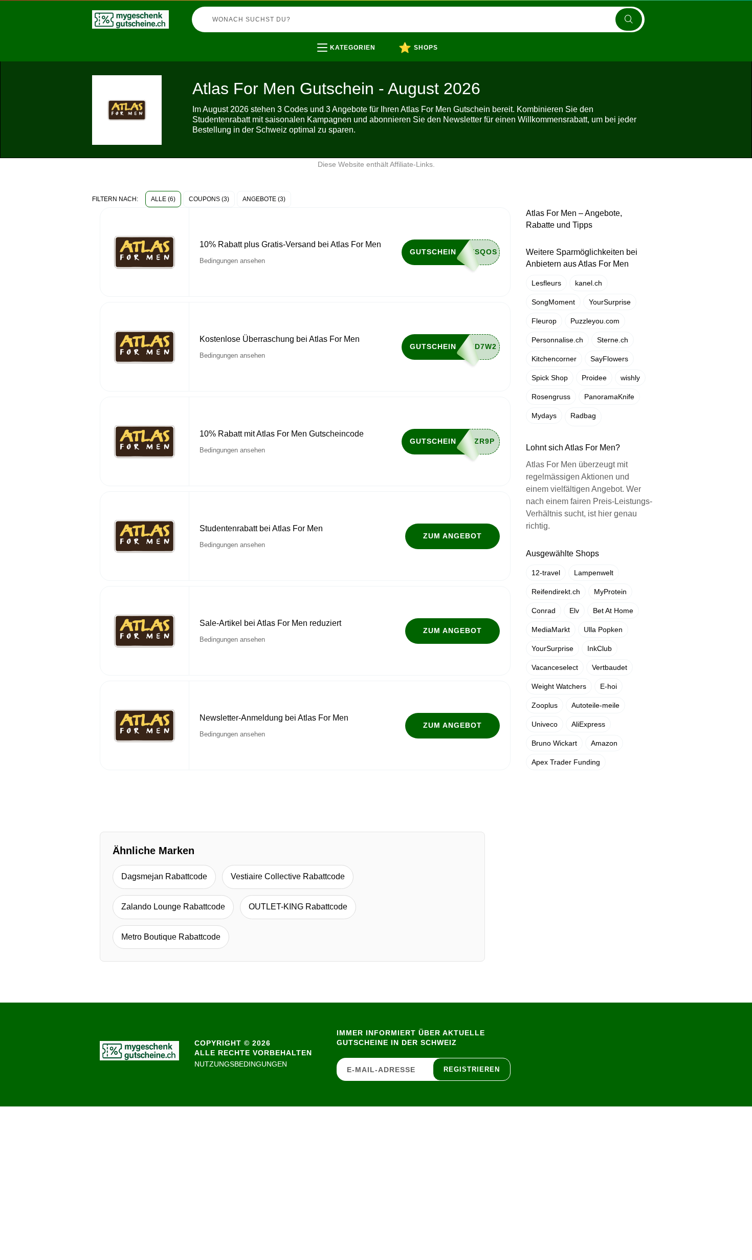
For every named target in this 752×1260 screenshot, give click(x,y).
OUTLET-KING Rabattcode (298, 906)
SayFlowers (609, 359)
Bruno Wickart (554, 743)
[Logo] (130, 19)
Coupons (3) (209, 199)
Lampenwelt (593, 573)
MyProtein (610, 592)
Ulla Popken (603, 629)
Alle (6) (163, 199)
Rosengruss (551, 397)
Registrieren (472, 1069)
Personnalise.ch (557, 340)
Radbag (583, 415)
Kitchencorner (554, 359)
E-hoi (608, 686)
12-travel (546, 573)
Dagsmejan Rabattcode (164, 876)
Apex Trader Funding (566, 762)
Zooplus (545, 705)
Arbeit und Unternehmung (384, 68)
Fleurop (544, 321)
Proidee (594, 378)
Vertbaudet (609, 667)
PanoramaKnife (609, 397)
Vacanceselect (555, 667)
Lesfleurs (546, 283)
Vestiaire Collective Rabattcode (288, 876)
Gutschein (433, 252)
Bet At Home (613, 610)
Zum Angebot (452, 536)
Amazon (604, 743)
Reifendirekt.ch (556, 592)
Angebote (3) (263, 199)
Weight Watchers (559, 686)
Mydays (544, 415)
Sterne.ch (612, 340)
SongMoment (553, 302)
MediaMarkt (551, 629)
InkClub (599, 648)
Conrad (544, 610)
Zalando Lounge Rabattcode (173, 906)
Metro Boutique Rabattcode (170, 936)
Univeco (545, 724)
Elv (574, 610)
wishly (630, 378)
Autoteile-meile (595, 705)
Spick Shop (550, 378)
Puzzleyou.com (595, 321)
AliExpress (588, 724)
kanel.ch (588, 283)
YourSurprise (610, 302)
